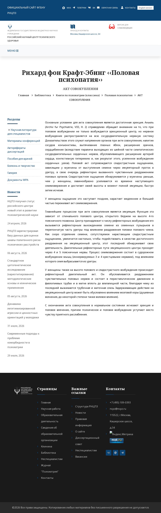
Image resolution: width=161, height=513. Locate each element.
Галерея (12, 173)
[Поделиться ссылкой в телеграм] (122, 453)
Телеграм (81, 7)
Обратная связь (109, 7)
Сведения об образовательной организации (52, 434)
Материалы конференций (23, 141)
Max (69, 7)
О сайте (80, 431)
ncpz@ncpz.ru (118, 408)
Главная (23, 95)
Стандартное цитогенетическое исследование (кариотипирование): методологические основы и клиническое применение (21, 274)
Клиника (46, 446)
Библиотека (43, 95)
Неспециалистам (52, 459)
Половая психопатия (119, 95)
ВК (94, 7)
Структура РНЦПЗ (86, 406)
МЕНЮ (11, 50)
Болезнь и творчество (21, 165)
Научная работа (50, 408)
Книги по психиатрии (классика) (78, 95)
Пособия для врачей (19, 158)
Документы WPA (17, 180)
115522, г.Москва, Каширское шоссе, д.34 (121, 421)
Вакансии (81, 456)
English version (145, 8)
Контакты (130, 7)
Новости (80, 412)
